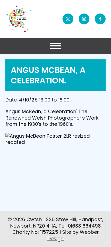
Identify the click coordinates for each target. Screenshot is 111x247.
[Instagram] (84, 18)
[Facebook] (100, 18)
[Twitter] (68, 18)
